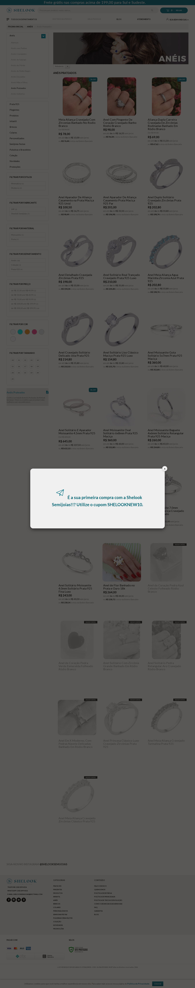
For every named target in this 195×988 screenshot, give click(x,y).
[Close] (164, 469)
